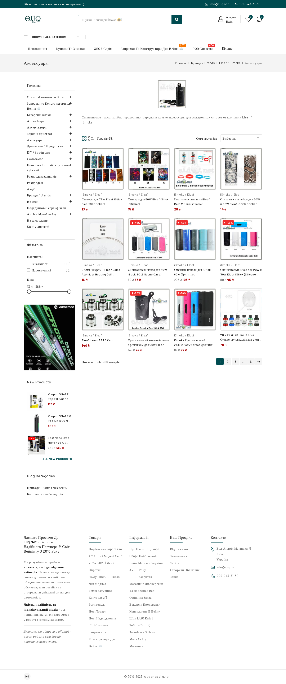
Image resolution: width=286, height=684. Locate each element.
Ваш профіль (181, 537)
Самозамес (35, 159)
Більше (227, 48)
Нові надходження (102, 618)
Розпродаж (35, 182)
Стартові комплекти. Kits (45, 97)
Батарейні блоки (39, 115)
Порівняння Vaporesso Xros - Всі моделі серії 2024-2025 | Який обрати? (105, 559)
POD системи (98, 625)
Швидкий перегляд (117, 164)
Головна (34, 85)
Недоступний (51, 270)
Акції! (31, 189)
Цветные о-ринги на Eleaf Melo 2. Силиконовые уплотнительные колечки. (192, 203)
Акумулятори (37, 127)
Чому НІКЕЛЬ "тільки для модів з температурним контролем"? (105, 587)
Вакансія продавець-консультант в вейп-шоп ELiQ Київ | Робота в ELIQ (144, 614)
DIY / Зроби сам (38, 152)
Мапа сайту (138, 639)
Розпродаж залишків (42, 176)
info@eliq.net (219, 4)
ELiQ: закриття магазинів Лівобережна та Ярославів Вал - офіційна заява (146, 587)
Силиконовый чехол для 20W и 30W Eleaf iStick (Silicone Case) (241, 274)
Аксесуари (35, 140)
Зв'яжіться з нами (142, 632)
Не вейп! (33, 201)
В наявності (51, 264)
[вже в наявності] (49, 337)
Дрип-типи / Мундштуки (45, 146)
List (91, 138)
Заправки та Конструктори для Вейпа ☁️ (49, 105)
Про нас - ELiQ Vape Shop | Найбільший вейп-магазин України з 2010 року (146, 559)
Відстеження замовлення (179, 552)
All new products (57, 459)
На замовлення (38, 220)
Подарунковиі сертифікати (46, 208)
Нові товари (98, 611)
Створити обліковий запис (185, 573)
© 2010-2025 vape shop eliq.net (147, 676)
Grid (84, 138)
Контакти (218, 537)
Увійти (175, 563)
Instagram (28, 676)
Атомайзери (36, 121)
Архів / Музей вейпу (42, 214)
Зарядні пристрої (39, 133)
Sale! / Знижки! (38, 226)
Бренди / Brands (39, 195)
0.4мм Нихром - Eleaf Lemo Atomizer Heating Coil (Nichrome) (101, 274)
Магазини (136, 646)
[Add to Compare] (117, 155)
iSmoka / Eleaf (92, 194)
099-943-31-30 (249, 4)
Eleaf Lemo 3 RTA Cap (97, 340)
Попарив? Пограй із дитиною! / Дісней (49, 167)
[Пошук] (176, 19)
